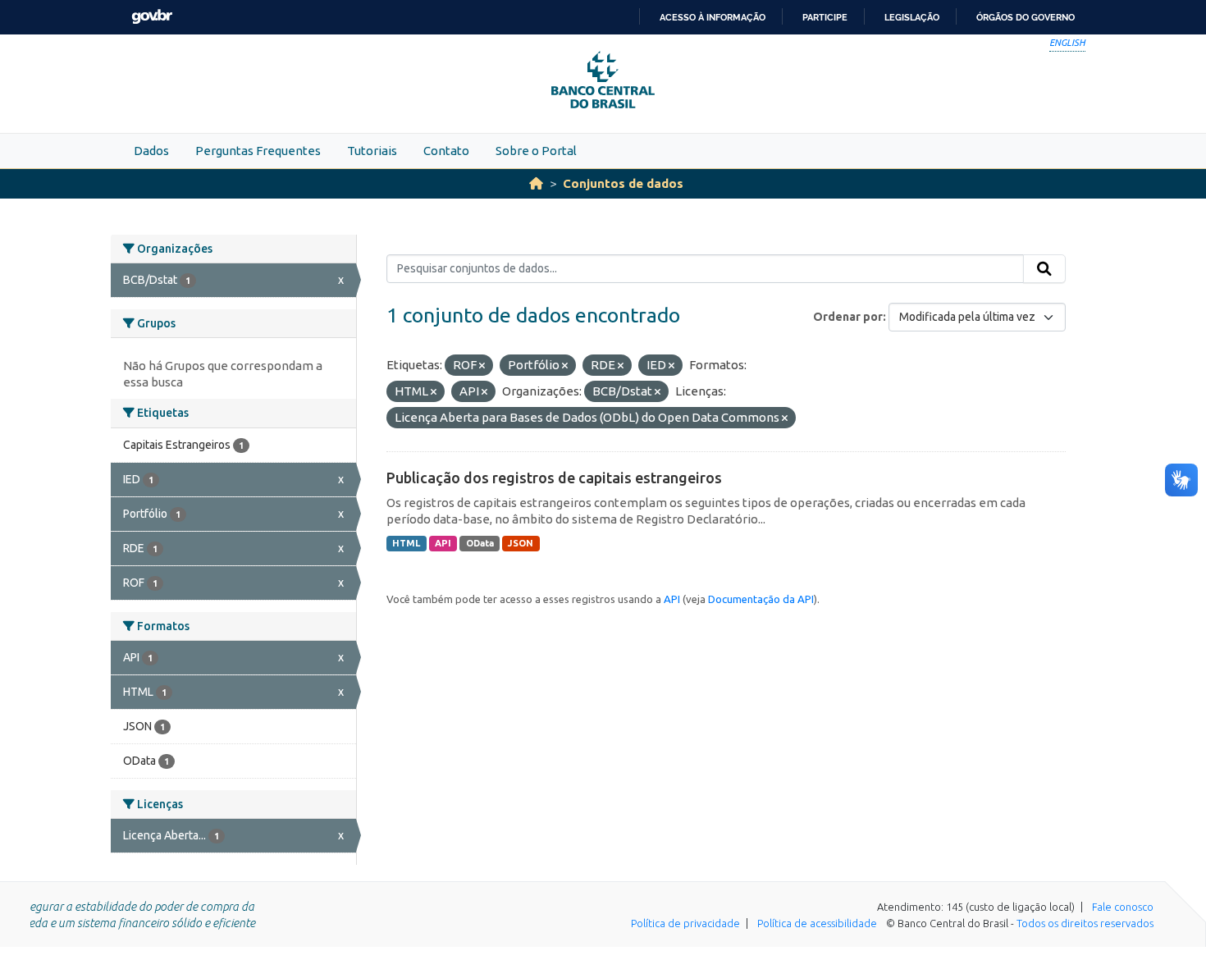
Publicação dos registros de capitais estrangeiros (554, 477)
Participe (824, 17)
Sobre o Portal (536, 151)
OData (480, 543)
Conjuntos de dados (623, 183)
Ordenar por (848, 316)
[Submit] (1044, 269)
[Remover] (482, 366)
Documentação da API (761, 599)
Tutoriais (372, 151)
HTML (406, 543)
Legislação (911, 17)
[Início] (536, 183)
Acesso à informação (712, 17)
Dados (151, 151)
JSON (520, 543)
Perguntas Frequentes (258, 151)
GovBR (151, 17)
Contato (446, 151)
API (443, 543)
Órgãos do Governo (1025, 17)
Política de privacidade (685, 923)
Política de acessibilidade (817, 923)
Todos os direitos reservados (1084, 923)
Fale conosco (1122, 906)
